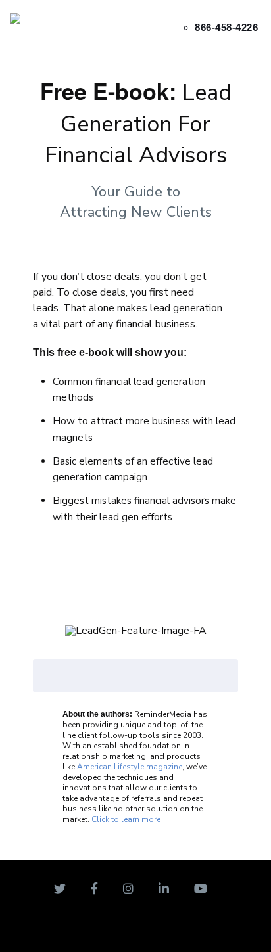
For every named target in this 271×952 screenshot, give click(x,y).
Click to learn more (125, 819)
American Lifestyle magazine (129, 766)
